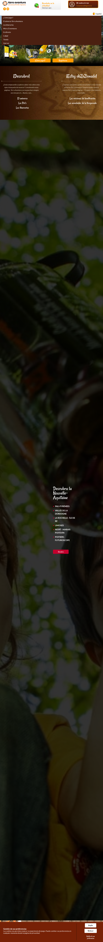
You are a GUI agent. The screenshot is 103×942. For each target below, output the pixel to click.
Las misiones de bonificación (82, 98)
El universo (22, 98)
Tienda (5, 39)
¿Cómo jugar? (8, 18)
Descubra (61, 552)
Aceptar (90, 925)
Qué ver (6, 43)
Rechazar (90, 931)
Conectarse (80, 6)
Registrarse (88, 6)
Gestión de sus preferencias (90, 937)
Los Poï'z (22, 103)
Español (98, 14)
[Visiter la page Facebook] (4, 8)
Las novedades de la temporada (82, 103)
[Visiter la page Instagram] (7, 8)
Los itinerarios (8, 25)
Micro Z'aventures (10, 28)
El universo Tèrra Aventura (13, 21)
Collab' (5, 36)
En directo (7, 32)
